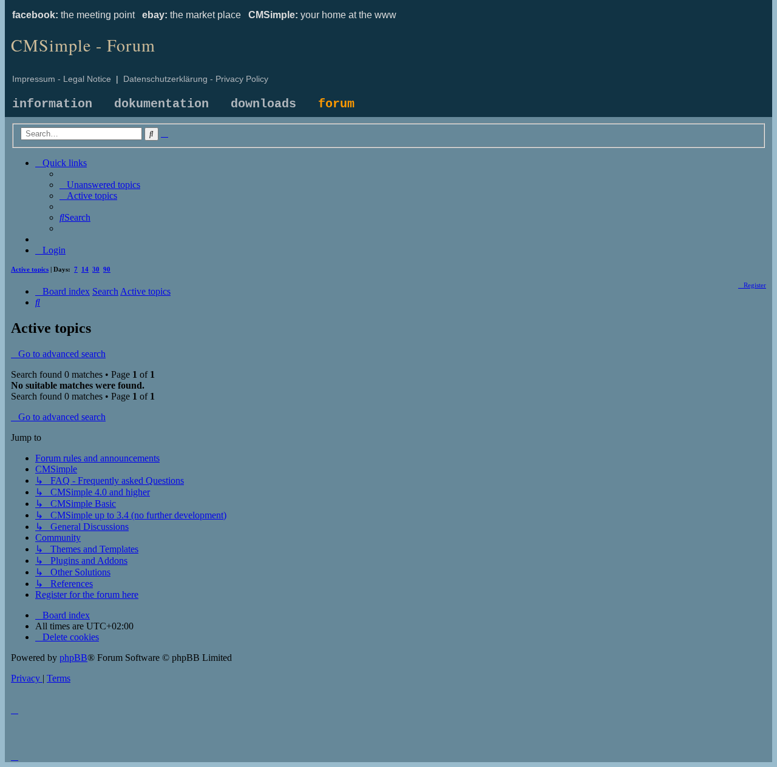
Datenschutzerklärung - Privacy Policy (195, 79)
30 (96, 269)
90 (106, 269)
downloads (263, 104)
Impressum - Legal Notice (61, 79)
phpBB (73, 657)
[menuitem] (99, 184)
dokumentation (161, 104)
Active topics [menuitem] (30, 269)
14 (85, 269)
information (52, 104)
